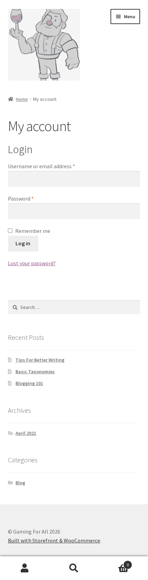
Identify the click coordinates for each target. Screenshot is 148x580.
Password (31, 198)
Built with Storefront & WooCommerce (54, 540)
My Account (24, 568)
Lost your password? (32, 263)
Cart (114, 562)
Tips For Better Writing (39, 360)
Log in (22, 243)
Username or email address (51, 166)
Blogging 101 (29, 383)
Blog (20, 483)
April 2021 (25, 433)
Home (22, 99)
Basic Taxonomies (35, 371)
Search (73, 568)
